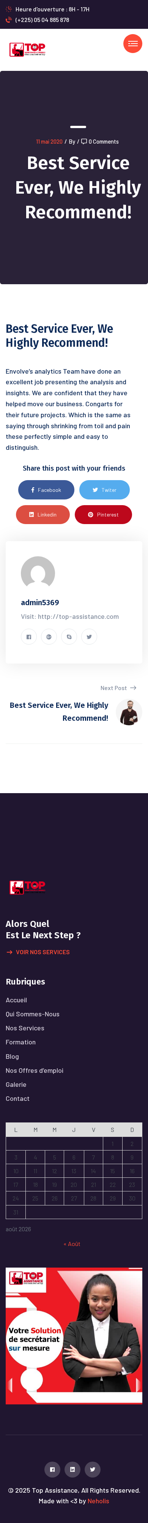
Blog (12, 1056)
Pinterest (108, 514)
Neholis (98, 1500)
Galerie (16, 1084)
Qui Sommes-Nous (33, 1014)
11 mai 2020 (49, 141)
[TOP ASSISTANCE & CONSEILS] (27, 49)
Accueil (16, 1000)
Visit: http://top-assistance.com (70, 616)
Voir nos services (43, 951)
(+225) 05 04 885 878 (42, 19)
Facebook (49, 490)
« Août (71, 1243)
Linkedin (47, 514)
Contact (18, 1098)
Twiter (109, 490)
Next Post (114, 687)
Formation (21, 1042)
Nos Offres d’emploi (34, 1070)
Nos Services (25, 1028)
